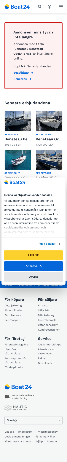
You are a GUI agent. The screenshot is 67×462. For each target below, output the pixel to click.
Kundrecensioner (49, 329)
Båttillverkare (12, 315)
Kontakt (52, 441)
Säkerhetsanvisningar (18, 441)
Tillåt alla (33, 255)
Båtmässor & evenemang (46, 351)
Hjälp (39, 441)
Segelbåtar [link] (21, 72)
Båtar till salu (13, 310)
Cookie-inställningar (17, 436)
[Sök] (40, 6)
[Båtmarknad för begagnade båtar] (17, 6)
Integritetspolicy (47, 431)
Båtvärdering (46, 315)
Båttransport (12, 319)
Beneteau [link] (20, 79)
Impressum (25, 431)
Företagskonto (13, 367)
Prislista (43, 305)
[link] (17, 129)
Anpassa (31, 266)
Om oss (9, 431)
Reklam (42, 358)
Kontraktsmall (47, 319)
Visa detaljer (47, 243)
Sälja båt (43, 310)
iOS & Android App (49, 344)
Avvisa (33, 277)
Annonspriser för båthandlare (15, 360)
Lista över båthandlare (12, 351)
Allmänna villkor (45, 436)
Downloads (45, 363)
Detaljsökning (13, 305)
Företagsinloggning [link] (16, 344)
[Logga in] (50, 6)
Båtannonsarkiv (48, 324)
